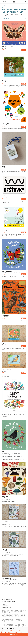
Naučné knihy (18, 5)
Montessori (4, 7)
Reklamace (4, 602)
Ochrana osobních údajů (8, 601)
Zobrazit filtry (5, 18)
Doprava (4, 604)
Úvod (3, 5)
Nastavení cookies (6, 607)
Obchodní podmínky (7, 599)
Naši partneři (5, 605)
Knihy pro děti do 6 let (9, 5)
